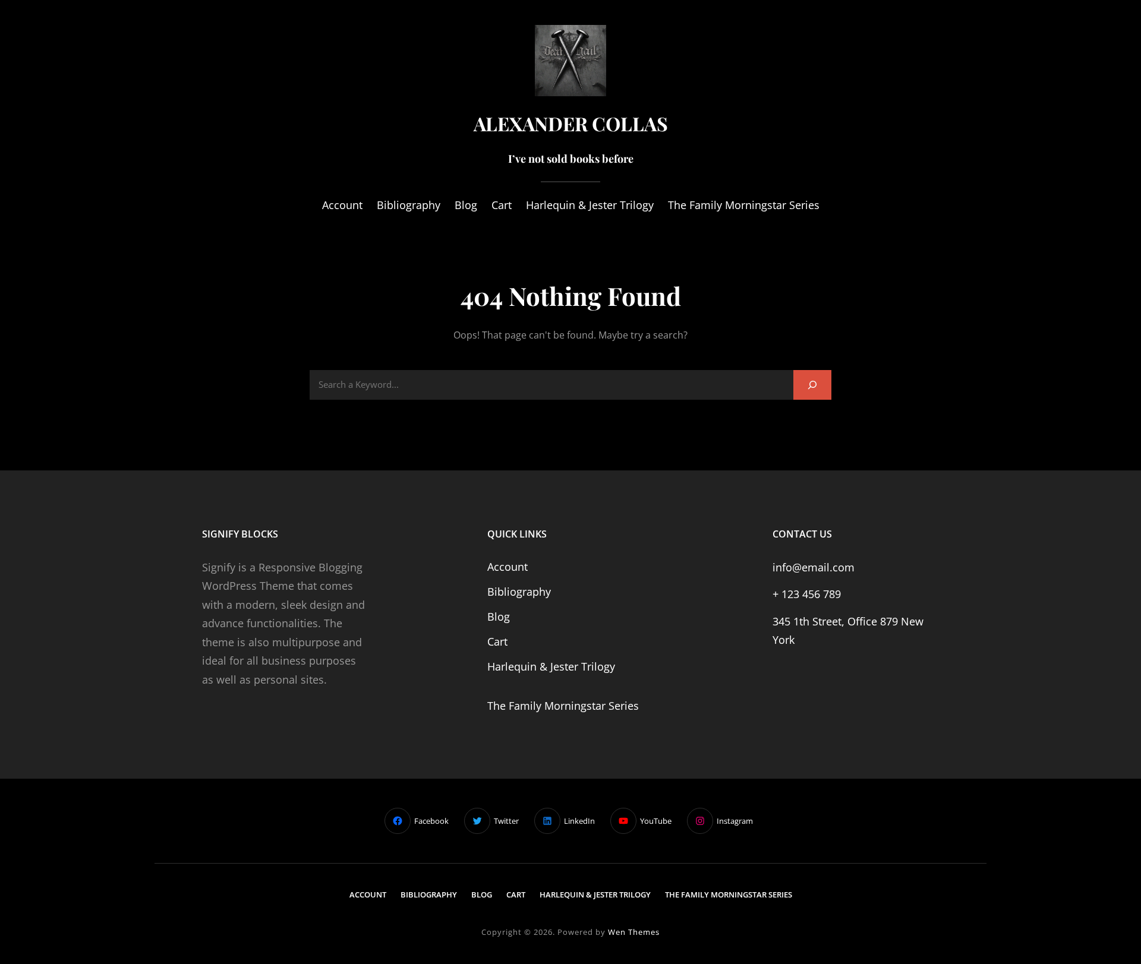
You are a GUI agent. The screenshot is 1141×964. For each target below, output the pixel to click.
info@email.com (814, 567)
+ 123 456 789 (807, 594)
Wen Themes (634, 932)
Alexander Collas (571, 123)
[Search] (812, 384)
